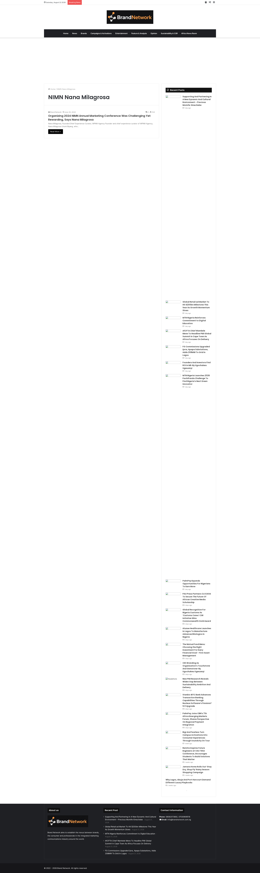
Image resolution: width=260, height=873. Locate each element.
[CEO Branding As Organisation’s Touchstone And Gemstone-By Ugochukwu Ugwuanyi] (173, 667)
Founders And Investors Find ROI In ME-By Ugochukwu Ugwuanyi (197, 365)
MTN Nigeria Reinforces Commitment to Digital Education (194, 320)
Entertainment (121, 33)
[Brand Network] (130, 17)
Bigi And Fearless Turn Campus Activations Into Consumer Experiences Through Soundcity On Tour (196, 736)
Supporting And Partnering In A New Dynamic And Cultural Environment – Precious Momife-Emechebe (197, 100)
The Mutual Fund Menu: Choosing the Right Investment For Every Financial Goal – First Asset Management (196, 650)
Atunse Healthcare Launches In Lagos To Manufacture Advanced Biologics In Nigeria (197, 632)
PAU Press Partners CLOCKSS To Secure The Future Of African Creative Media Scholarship (197, 598)
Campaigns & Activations (101, 33)
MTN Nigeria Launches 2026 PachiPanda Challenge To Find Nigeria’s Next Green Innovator (196, 379)
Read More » (55, 131)
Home (65, 33)
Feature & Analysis (139, 33)
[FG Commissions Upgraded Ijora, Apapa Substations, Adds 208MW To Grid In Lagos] (173, 350)
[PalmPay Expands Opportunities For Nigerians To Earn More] (173, 584)
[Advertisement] (130, 60)
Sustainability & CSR (169, 33)
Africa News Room (189, 33)
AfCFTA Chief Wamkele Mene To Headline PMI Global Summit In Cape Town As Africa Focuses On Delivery (197, 335)
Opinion (154, 33)
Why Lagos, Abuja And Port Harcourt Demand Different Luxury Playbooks (188, 781)
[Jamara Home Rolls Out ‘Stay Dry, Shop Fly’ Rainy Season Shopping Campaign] (173, 770)
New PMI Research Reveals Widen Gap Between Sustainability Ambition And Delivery (196, 683)
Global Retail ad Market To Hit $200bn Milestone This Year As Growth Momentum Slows (196, 306)
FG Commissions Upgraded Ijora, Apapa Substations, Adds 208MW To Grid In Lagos (196, 350)
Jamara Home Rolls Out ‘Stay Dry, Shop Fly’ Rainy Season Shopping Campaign (197, 769)
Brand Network (56, 112)
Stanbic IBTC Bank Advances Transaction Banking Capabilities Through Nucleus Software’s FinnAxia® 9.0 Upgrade (197, 700)
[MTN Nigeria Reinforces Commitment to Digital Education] (173, 321)
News (74, 33)
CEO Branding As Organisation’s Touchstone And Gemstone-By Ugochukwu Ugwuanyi (196, 667)
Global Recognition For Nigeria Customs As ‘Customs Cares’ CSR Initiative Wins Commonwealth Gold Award (197, 615)
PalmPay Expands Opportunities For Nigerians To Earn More (196, 583)
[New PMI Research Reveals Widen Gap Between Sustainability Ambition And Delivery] (173, 682)
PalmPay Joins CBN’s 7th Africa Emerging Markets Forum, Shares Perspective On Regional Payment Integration (196, 719)
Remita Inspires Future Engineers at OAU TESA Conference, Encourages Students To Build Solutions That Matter (196, 754)
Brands (84, 33)
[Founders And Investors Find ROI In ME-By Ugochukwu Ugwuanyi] (173, 366)
